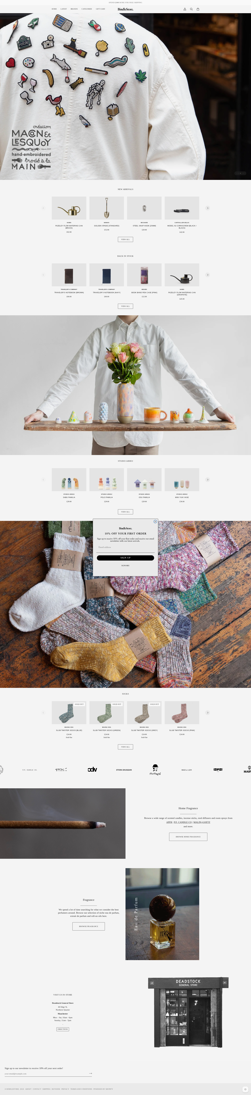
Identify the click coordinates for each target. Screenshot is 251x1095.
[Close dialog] (155, 521)
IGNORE (126, 566)
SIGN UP (126, 558)
